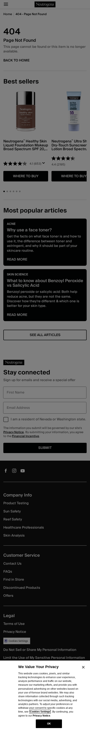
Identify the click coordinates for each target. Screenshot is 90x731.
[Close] (83, 667)
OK (49, 723)
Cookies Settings (40, 711)
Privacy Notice (41, 715)
